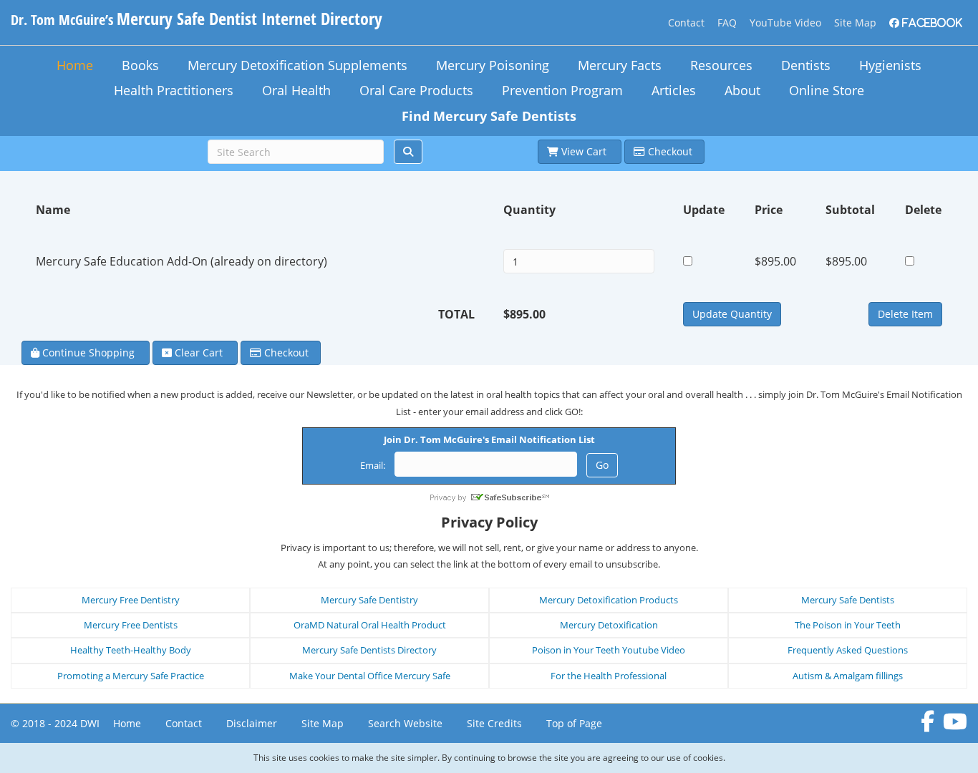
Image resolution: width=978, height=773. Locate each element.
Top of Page (574, 723)
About (742, 90)
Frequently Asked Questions (848, 649)
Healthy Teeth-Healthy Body (130, 649)
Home (75, 65)
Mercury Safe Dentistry (369, 599)
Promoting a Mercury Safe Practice (130, 675)
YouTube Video (785, 22)
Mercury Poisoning (492, 65)
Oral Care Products (416, 90)
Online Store (826, 90)
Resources (721, 65)
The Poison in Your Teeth (848, 624)
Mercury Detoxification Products (608, 599)
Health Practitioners (173, 90)
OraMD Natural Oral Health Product (370, 624)
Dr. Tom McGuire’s (196, 19)
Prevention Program (562, 90)
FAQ (727, 22)
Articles (674, 90)
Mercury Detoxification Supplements (297, 65)
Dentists (806, 65)
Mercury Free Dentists (131, 624)
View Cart (585, 151)
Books (140, 65)
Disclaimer (251, 723)
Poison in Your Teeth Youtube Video (608, 649)
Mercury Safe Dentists (847, 599)
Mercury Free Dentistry (131, 599)
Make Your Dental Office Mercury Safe (369, 675)
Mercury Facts (620, 65)
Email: (372, 465)
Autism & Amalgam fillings (848, 675)
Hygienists (890, 65)
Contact (686, 22)
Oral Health (296, 90)
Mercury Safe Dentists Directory (369, 649)
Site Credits (494, 723)
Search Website (405, 723)
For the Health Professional (609, 675)
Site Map (855, 22)
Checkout (670, 151)
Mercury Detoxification (609, 624)
